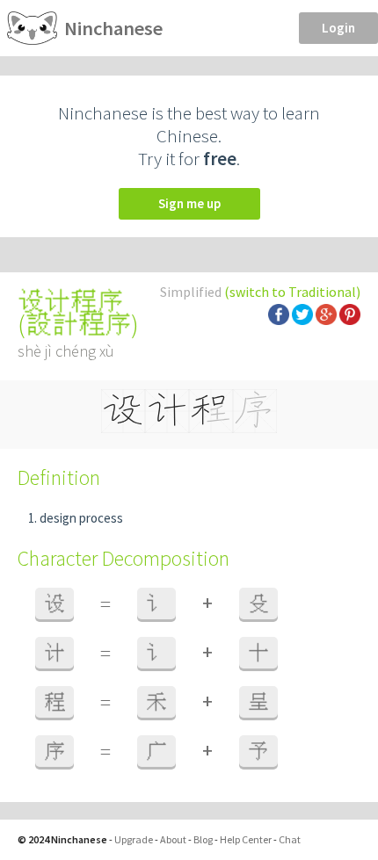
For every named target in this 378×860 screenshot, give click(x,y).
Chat (290, 839)
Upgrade (133, 839)
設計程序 (78, 324)
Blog (203, 839)
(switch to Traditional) (292, 291)
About (173, 839)
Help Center (246, 839)
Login (338, 27)
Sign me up (189, 203)
